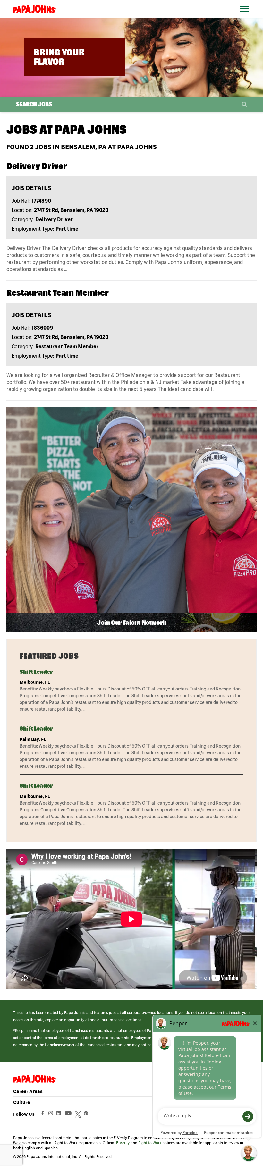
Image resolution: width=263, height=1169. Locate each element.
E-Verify (123, 1143)
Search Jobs (34, 104)
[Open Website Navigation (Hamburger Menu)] (246, 16)
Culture (21, 1102)
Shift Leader (36, 671)
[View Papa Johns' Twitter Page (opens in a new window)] (79, 1115)
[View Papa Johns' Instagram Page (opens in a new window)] (51, 1115)
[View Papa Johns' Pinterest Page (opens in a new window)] (87, 1115)
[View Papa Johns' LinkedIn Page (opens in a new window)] (60, 1115)
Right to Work (149, 1143)
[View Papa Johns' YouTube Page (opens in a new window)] (70, 1115)
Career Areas (28, 1091)
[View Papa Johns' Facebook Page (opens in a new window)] (43, 1115)
